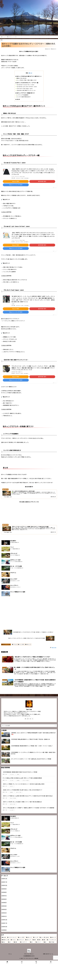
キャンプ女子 (21, 644)
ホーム (10, 953)
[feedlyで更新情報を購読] (30, 719)
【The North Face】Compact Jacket (25, 88)
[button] (55, 725)
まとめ (18, 99)
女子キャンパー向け (6, 644)
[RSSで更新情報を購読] (32, 719)
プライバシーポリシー (29, 953)
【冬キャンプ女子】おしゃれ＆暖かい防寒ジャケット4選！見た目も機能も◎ (22, 801)
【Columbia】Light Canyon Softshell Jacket (27, 86)
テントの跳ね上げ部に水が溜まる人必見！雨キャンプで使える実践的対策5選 (22, 778)
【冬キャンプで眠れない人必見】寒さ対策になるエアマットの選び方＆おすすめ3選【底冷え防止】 (28, 795)
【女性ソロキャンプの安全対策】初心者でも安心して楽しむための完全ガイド (22, 790)
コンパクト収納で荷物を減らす (23, 96)
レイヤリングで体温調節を (23, 94)
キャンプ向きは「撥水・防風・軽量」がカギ (26, 80)
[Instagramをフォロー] (28, 719)
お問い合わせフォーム (48, 953)
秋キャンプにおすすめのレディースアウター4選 (27, 82)
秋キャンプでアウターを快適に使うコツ (26, 92)
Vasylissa (29, 709)
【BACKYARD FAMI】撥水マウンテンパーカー (26, 90)
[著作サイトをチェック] (25, 719)
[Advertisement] (29, 515)
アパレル (15, 644)
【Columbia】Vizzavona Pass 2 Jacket (25, 84)
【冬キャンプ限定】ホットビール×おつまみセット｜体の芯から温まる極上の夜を (23, 784)
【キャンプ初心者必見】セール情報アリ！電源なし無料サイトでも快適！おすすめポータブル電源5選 (28, 807)
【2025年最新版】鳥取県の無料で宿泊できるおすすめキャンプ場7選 (20, 772)
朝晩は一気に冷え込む (22, 78)
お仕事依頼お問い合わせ (29, 955)
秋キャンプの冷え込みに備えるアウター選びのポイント (29, 76)
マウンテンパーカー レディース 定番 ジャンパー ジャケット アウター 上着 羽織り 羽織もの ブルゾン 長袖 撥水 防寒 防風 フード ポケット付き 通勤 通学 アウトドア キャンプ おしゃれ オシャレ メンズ (33, 368)
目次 (27, 73)
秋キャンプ (29, 644)
